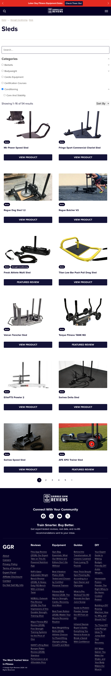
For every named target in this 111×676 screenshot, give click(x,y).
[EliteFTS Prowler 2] (28, 374)
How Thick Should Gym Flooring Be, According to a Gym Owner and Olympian (82, 578)
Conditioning (11, 89)
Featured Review (28, 282)
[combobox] (19, 49)
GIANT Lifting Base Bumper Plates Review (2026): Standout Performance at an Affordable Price (40, 653)
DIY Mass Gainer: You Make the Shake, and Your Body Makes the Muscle (100, 659)
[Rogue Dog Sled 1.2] (28, 187)
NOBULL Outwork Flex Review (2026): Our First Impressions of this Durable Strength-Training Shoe (39, 607)
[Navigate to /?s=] (4, 11)
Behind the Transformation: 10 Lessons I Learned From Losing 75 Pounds (82, 558)
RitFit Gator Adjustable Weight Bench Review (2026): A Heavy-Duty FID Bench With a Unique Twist (39, 582)
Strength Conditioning (19, 20)
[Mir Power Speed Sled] (28, 124)
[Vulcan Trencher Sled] (28, 312)
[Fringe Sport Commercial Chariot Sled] (83, 124)
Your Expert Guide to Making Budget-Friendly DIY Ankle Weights (100, 562)
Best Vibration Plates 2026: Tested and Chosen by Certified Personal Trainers (61, 578)
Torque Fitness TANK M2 (72, 335)
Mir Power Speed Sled (16, 147)
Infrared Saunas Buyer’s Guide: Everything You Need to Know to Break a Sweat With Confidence (82, 633)
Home (4, 20)
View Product (28, 157)
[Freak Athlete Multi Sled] (28, 249)
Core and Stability (16, 95)
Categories (9, 59)
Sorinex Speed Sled (14, 460)
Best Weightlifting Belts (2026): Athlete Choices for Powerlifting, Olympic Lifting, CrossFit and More (60, 636)
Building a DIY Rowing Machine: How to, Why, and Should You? (101, 612)
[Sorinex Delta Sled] (83, 374)
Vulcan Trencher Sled (15, 335)
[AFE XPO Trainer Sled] (83, 436)
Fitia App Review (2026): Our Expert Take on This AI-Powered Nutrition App (39, 558)
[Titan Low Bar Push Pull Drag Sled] (83, 249)
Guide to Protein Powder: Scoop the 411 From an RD (81, 613)
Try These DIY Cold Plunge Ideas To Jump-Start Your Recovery (101, 634)
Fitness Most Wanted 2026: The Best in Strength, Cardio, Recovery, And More (61, 598)
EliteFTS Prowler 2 (14, 397)
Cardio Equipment (13, 77)
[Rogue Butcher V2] (83, 187)
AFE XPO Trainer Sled (71, 460)
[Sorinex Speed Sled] (28, 436)
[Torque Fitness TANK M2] (83, 312)
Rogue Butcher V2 (69, 210)
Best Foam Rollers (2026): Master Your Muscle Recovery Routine (61, 616)
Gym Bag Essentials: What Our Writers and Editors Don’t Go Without (60, 558)
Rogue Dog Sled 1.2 (15, 210)
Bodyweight (10, 71)
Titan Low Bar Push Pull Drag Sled (78, 272)
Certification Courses (15, 83)
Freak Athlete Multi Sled (17, 272)
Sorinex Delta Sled (69, 397)
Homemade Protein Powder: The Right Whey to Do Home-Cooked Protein (101, 589)
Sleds (31, 20)
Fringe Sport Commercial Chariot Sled (80, 147)
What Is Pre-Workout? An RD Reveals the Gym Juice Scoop (82, 596)
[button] (2, 3)
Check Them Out (74, 3)
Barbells (8, 65)
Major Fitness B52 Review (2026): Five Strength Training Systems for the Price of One (39, 630)
